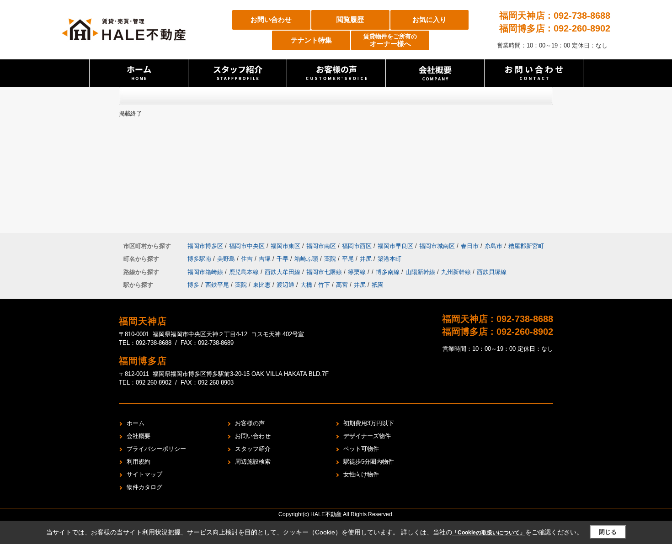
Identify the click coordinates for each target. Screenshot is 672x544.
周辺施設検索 (253, 461)
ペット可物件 (361, 448)
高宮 (342, 284)
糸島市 (493, 246)
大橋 (306, 284)
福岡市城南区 (437, 246)
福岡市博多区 (205, 246)
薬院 (331, 258)
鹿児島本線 (245, 272)
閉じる (608, 531)
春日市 (470, 246)
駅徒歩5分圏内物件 (368, 461)
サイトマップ (144, 474)
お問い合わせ (271, 19)
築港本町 (389, 258)
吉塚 (265, 258)
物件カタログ (144, 487)
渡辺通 (285, 284)
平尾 (349, 258)
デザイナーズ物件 (367, 436)
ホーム (135, 423)
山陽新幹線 (421, 272)
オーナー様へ (390, 40)
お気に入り (429, 19)
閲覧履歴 (350, 19)
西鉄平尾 (217, 284)
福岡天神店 (143, 321)
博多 (193, 284)
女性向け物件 (361, 474)
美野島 (227, 258)
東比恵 (262, 284)
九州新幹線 (457, 272)
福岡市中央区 (247, 246)
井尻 (366, 258)
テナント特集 (311, 40)
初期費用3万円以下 (368, 423)
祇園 (378, 284)
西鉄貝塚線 (492, 272)
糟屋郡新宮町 (526, 246)
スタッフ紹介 (253, 448)
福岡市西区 (357, 246)
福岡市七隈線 (325, 272)
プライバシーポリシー (156, 448)
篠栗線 (358, 272)
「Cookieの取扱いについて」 (488, 532)
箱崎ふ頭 (307, 258)
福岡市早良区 (395, 246)
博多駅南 (200, 258)
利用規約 (138, 461)
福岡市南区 (321, 246)
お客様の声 (250, 423)
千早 (283, 258)
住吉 (248, 258)
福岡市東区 (285, 246)
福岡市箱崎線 (206, 272)
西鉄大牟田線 (283, 272)
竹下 (324, 284)
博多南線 (388, 272)
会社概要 (138, 436)
